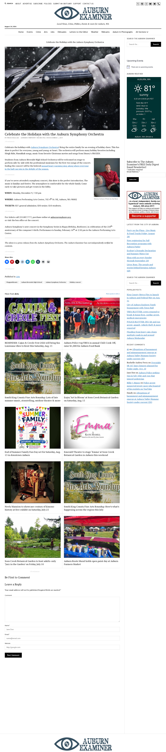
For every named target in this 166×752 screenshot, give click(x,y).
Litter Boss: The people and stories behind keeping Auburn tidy (141, 267)
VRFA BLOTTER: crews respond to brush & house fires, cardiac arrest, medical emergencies (143, 314)
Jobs (52, 32)
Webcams (105, 32)
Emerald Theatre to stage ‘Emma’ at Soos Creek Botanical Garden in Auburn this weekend (89, 453)
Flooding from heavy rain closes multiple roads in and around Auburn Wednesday (142, 334)
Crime (38, 32)
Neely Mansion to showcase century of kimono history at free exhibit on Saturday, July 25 (29, 508)
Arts (46, 32)
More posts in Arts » (113, 294)
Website (7, 643)
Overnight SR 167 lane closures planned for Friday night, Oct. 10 (144, 365)
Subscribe (38, 3)
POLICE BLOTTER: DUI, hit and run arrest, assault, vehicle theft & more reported (144, 324)
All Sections (141, 32)
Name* (7, 625)
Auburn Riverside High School (31, 282)
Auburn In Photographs (123, 32)
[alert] (144, 66)
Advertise (27, 3)
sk (128, 349)
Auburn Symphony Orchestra (44, 147)
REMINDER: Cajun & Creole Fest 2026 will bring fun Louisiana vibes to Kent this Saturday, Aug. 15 (32, 344)
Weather (94, 32)
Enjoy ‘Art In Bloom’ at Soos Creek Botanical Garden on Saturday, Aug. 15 (91, 399)
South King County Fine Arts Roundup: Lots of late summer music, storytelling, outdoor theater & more (32, 399)
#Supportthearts (11, 282)
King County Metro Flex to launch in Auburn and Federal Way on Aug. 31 (143, 297)
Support (77, 3)
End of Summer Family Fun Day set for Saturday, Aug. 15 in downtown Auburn (32, 453)
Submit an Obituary (62, 3)
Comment (8, 595)
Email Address (133, 172)
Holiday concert (75, 282)
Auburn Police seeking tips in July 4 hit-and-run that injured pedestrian (143, 375)
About (18, 3)
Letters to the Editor (79, 32)
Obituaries (62, 32)
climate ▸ (144, 136)
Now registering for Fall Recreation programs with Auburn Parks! (139, 243)
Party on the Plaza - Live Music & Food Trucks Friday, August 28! (141, 233)
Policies (48, 3)
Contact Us (88, 3)
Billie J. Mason (133, 382)
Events (30, 32)
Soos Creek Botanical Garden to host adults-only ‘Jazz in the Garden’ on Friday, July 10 (30, 562)
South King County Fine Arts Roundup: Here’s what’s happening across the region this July (91, 508)
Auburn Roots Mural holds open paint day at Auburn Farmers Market (91, 562)
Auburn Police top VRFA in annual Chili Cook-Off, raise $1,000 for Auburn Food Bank (90, 344)
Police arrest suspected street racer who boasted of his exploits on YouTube (143, 385)
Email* (7, 634)
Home (21, 32)
